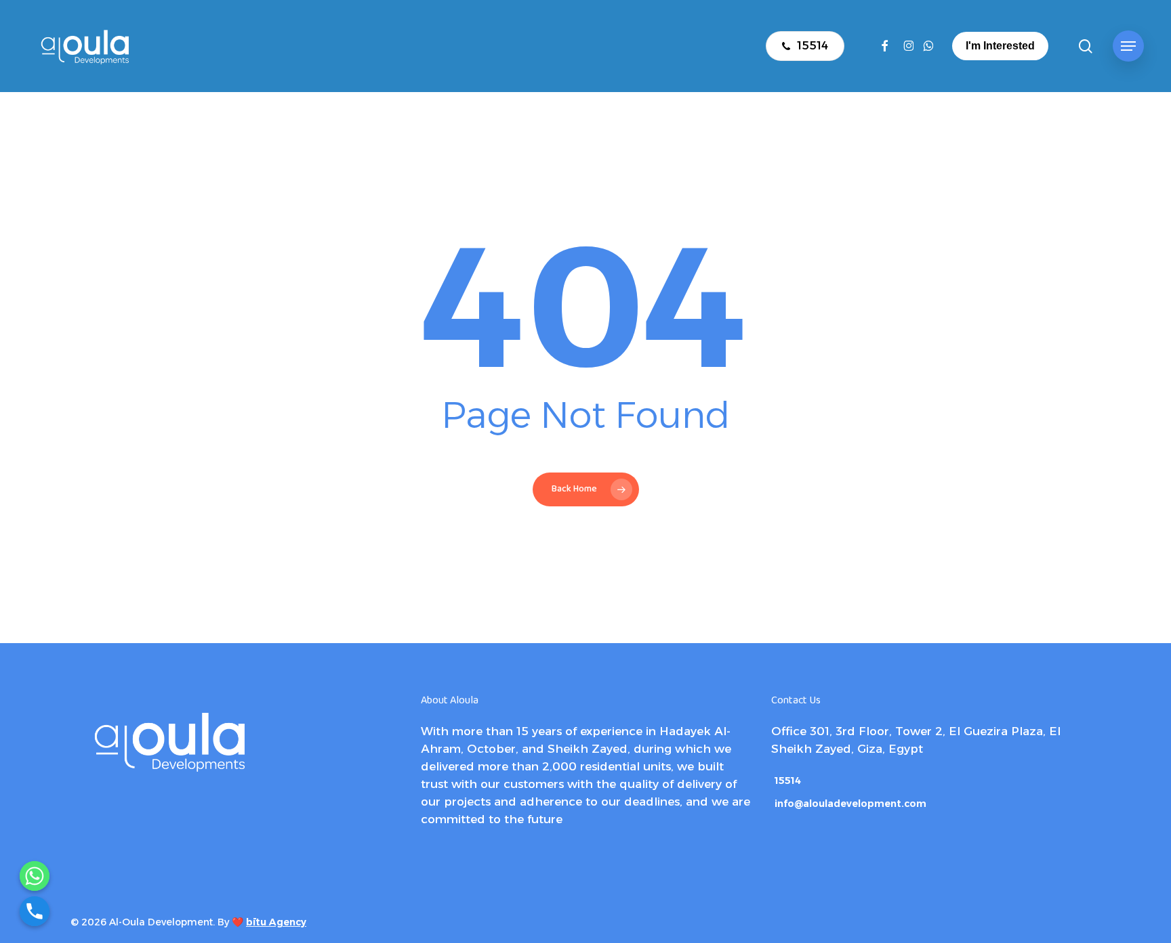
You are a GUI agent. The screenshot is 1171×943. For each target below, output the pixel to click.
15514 (788, 780)
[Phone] (34, 911)
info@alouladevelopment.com (850, 803)
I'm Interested (1000, 45)
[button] (1128, 46)
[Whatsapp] (34, 876)
